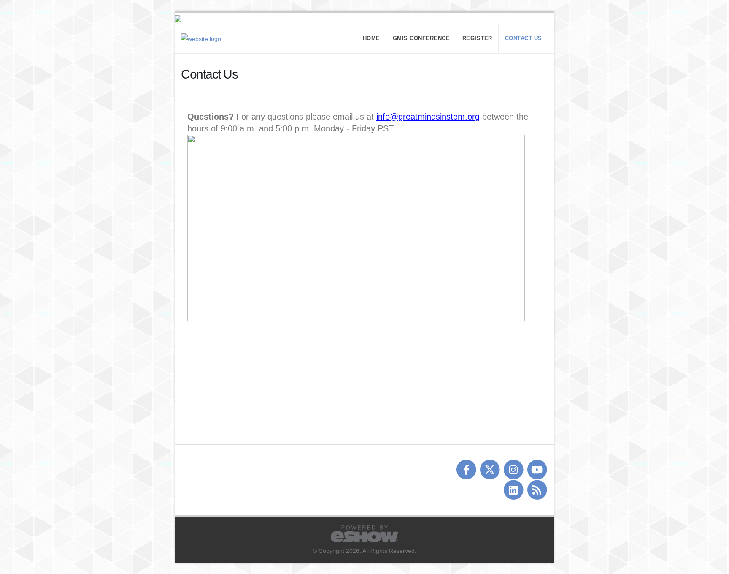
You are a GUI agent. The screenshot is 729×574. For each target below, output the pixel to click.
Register (477, 38)
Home (371, 38)
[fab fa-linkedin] (514, 490)
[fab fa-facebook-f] (467, 470)
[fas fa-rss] (537, 490)
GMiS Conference (421, 38)
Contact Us (523, 38)
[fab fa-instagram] (514, 470)
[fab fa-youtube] (537, 470)
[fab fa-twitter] (490, 470)
